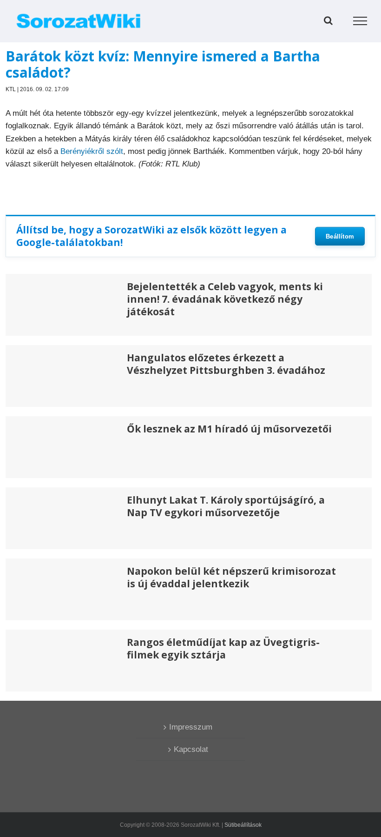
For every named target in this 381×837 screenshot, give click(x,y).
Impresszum (190, 727)
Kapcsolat (191, 749)
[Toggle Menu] (360, 21)
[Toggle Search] (328, 20)
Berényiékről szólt (91, 151)
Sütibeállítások (243, 825)
